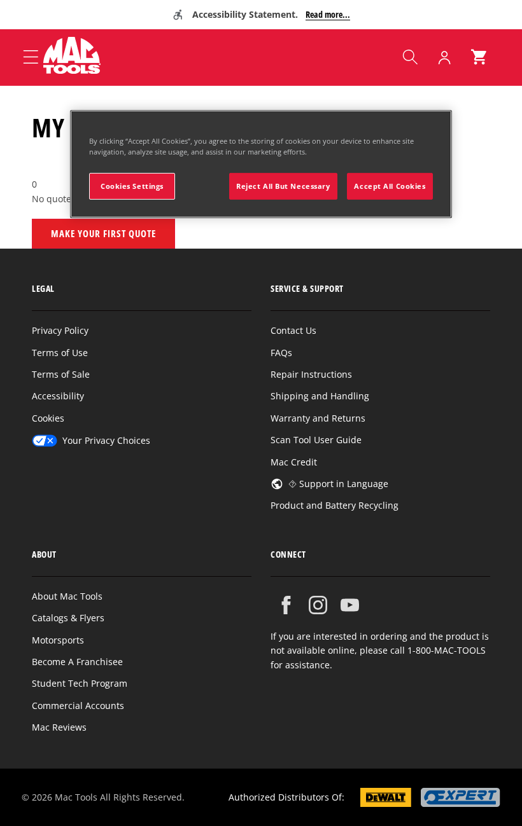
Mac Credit (294, 462)
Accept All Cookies (389, 186)
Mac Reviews (59, 727)
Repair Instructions (311, 374)
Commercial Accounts (78, 705)
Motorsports (58, 640)
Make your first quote (103, 233)
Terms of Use (60, 353)
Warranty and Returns (318, 418)
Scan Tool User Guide (316, 440)
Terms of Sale (61, 374)
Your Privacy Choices (106, 440)
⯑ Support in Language (338, 484)
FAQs (281, 353)
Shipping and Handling (320, 396)
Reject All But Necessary (283, 186)
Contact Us (293, 330)
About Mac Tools (67, 596)
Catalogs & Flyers (68, 618)
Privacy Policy (60, 330)
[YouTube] (349, 605)
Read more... (328, 14)
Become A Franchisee (77, 662)
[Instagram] (318, 605)
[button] (410, 57)
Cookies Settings (132, 186)
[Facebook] (286, 605)
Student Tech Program (79, 683)
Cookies (48, 418)
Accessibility (58, 396)
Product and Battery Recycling (335, 505)
